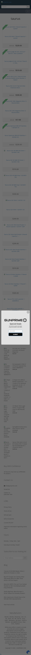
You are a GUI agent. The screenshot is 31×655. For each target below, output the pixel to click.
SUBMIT (15, 334)
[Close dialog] (28, 312)
